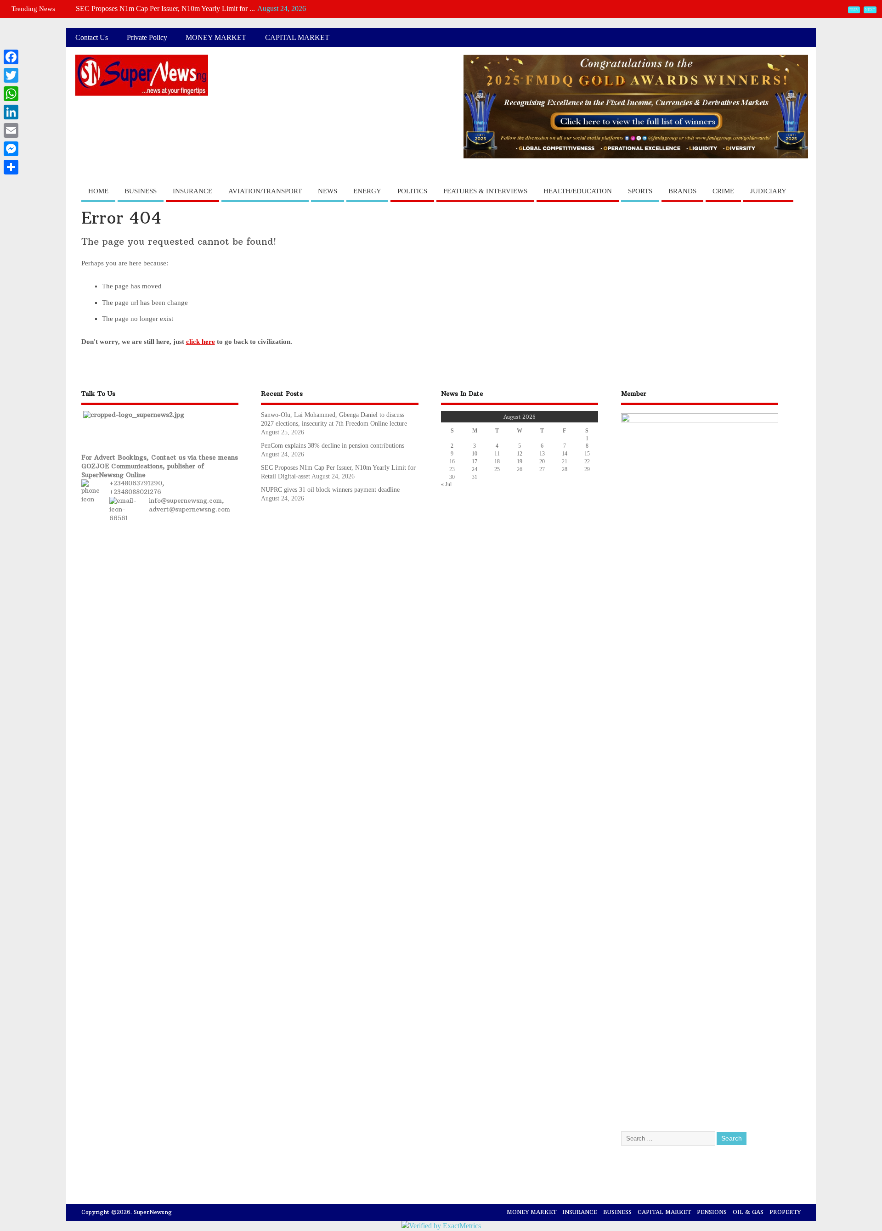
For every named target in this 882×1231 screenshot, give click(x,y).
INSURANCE (192, 191)
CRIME (723, 191)
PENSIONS (712, 1212)
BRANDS (682, 191)
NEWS (327, 191)
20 (542, 461)
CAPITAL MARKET (297, 38)
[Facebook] (11, 57)
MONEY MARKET (216, 38)
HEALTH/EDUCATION (577, 191)
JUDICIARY (768, 191)
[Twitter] (11, 75)
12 (519, 453)
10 (474, 453)
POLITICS (412, 191)
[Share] (11, 167)
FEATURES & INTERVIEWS (485, 191)
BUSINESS (140, 191)
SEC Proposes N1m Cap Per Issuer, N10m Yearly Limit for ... (165, 8)
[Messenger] (11, 149)
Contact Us (91, 38)
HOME (98, 191)
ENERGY (367, 191)
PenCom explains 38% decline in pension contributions (333, 445)
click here (200, 341)
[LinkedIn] (11, 112)
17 (474, 461)
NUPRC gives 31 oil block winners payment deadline (330, 489)
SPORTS (640, 191)
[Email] (11, 130)
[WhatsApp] (11, 93)
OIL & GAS (748, 1212)
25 (497, 469)
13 (542, 453)
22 (587, 461)
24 (474, 469)
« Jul (446, 484)
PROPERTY (785, 1212)
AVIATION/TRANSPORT (265, 191)
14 (564, 453)
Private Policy (147, 38)
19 (519, 461)
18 (497, 461)
